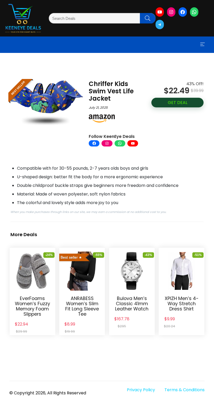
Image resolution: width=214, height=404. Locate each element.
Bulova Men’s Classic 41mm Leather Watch (131, 303)
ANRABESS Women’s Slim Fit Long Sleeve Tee (82, 306)
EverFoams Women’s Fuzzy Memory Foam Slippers (32, 306)
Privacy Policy (141, 390)
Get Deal (177, 103)
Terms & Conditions (184, 390)
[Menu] (202, 45)
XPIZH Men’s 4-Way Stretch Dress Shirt (182, 303)
